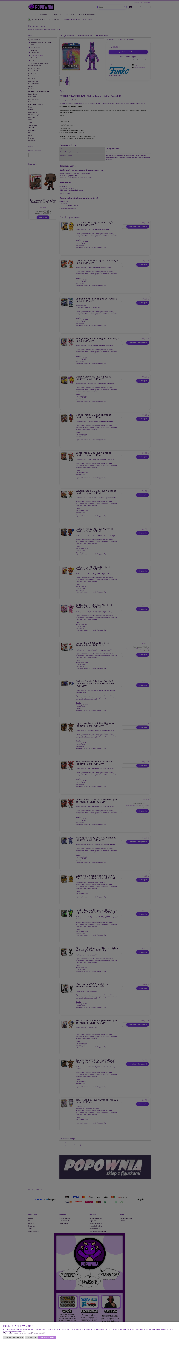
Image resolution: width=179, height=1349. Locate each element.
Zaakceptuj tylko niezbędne (14, 1337)
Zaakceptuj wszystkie (47, 1337)
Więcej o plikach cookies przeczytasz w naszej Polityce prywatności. (24, 1333)
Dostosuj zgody (31, 1337)
